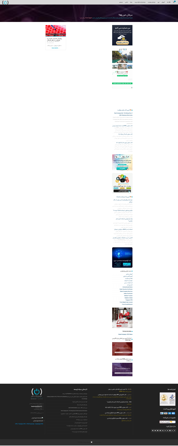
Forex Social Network (127, 304)
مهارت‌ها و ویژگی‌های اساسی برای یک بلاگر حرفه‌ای (78, 416)
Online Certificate (128, 293)
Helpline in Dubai (129, 298)
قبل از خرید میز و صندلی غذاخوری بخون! (80, 401)
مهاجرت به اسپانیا (128, 280)
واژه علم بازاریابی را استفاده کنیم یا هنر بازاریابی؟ (117, 402)
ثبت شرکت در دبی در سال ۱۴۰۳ (81, 419)
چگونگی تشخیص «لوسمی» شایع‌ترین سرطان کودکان (54, 40)
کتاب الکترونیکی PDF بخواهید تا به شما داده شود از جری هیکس (112, 395)
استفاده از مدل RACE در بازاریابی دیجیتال (123, 229)
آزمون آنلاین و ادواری (128, 276)
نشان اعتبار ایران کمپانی (38, 421)
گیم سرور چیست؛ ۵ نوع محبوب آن (81, 422)
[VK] (157, 430)
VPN (16, 424)
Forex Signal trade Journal (126, 302)
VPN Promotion (30, 424)
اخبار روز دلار (129, 285)
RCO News (129, 334)
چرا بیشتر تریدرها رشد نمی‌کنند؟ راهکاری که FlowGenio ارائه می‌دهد (74, 393)
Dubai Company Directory (126, 291)
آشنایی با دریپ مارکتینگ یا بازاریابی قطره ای (123, 238)
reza (130, 402)
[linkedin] (152, 430)
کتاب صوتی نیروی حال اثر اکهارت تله (124, 142)
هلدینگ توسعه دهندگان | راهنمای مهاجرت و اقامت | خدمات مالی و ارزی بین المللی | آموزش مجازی (112, 18)
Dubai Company (122, 334)
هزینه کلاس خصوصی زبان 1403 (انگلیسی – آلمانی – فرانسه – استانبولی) (74, 413)
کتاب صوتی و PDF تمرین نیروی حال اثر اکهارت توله (116, 407)
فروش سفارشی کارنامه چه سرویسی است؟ (79, 431)
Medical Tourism (128, 296)
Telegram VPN (128, 300)
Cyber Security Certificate (126, 289)
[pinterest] (155, 430)
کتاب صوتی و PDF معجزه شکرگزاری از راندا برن (115, 413)
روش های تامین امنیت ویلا (82, 404)
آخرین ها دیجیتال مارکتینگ (123, 197)
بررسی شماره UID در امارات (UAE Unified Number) (77, 407)
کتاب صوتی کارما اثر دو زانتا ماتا (125, 134)
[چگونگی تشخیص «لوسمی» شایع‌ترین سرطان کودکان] (56, 30)
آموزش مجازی (129, 274)
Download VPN (39, 424)
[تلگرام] (160, 430)
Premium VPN (22, 424)
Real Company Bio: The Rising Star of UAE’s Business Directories (74, 410)
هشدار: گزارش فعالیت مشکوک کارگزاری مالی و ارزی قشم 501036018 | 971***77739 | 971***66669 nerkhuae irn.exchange (67, 397)
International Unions (127, 287)
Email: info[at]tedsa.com (36, 406)
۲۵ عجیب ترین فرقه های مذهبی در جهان (117, 389)
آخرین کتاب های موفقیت (123, 110)
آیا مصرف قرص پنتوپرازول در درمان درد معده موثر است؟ (77, 425)
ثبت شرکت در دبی (128, 283)
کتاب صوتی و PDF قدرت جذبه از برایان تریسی (122, 126)
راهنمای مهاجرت (129, 278)
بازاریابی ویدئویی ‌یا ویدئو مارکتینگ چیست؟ (123, 210)
